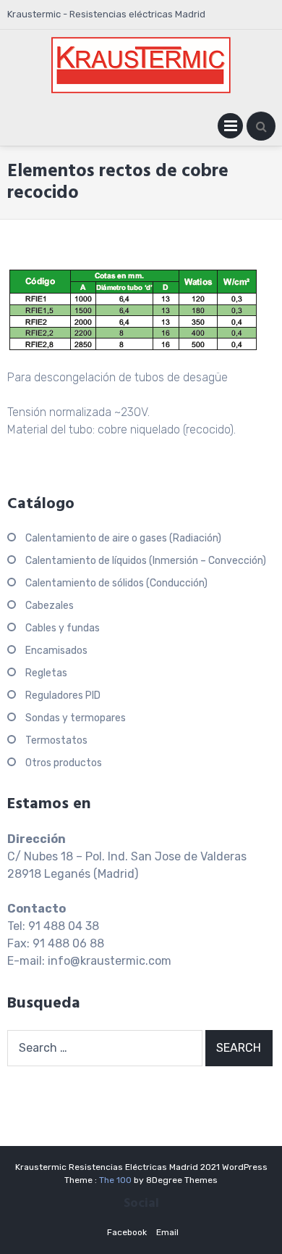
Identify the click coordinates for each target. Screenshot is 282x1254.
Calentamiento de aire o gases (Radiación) (123, 538)
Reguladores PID (63, 695)
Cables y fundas (62, 628)
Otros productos (63, 763)
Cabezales (49, 605)
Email (167, 1232)
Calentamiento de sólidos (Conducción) (116, 583)
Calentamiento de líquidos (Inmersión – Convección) (145, 561)
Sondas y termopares (75, 718)
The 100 (116, 1180)
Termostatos (56, 740)
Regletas (46, 673)
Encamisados (56, 650)
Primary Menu (230, 128)
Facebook (127, 1232)
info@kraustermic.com (109, 961)
